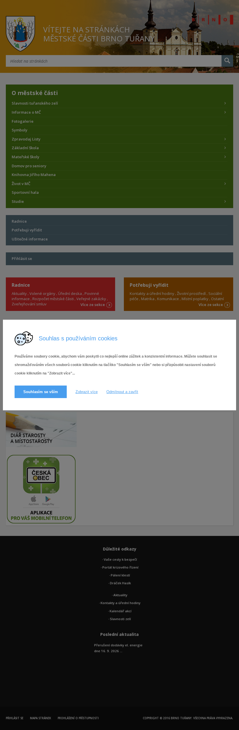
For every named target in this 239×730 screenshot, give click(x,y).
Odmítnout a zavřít (122, 392)
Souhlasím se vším (40, 392)
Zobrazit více (86, 392)
